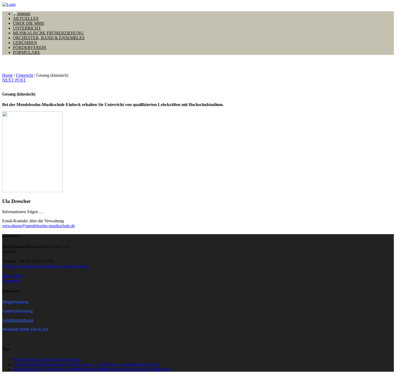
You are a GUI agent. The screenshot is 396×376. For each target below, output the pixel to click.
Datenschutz (12, 275)
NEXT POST (14, 80)
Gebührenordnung (17, 320)
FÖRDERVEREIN (29, 47)
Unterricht (24, 75)
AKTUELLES (26, 18)
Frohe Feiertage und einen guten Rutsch (47, 359)
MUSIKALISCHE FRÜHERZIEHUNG (48, 33)
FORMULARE (26, 52)
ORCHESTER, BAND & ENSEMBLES (49, 38)
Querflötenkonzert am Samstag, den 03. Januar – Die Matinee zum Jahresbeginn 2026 (86, 364)
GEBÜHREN (25, 42)
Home (7, 75)
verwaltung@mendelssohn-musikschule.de (38, 225)
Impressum (11, 280)
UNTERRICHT (27, 28)
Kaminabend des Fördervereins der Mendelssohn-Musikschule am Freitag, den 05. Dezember (92, 369)
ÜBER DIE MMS (28, 23)
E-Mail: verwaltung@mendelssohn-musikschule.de (45, 266)
